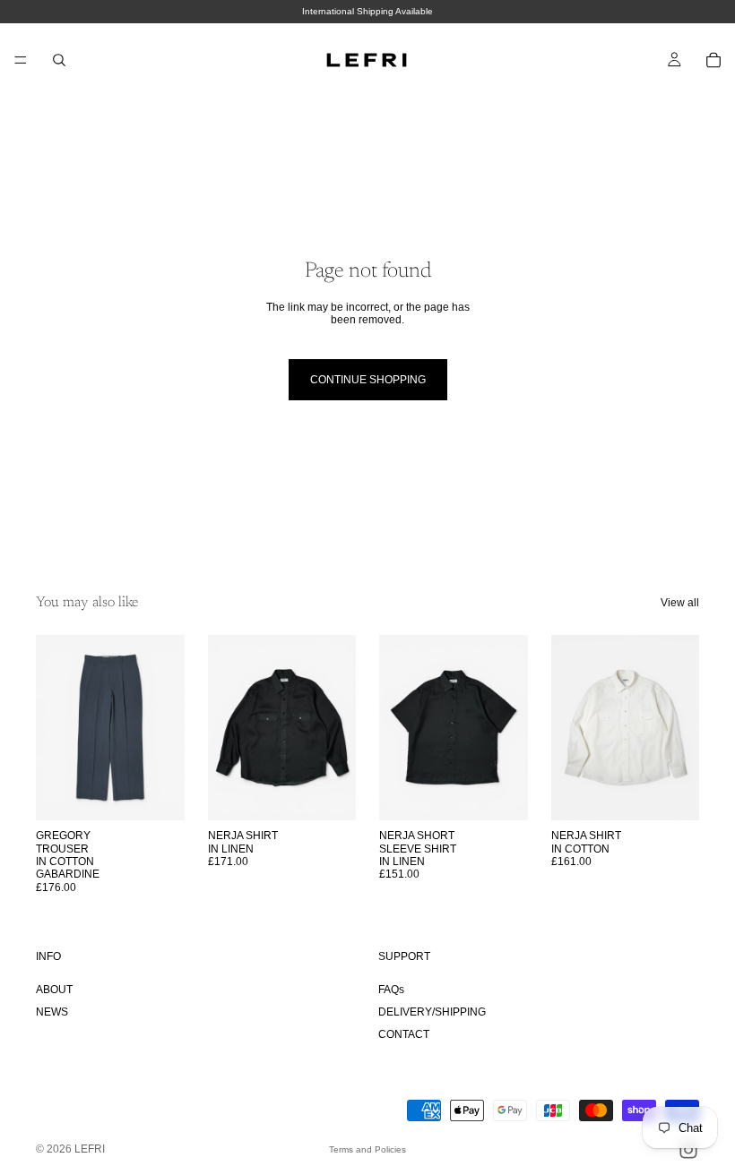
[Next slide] (165, 728)
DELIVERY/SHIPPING (432, 1012)
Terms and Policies (367, 1149)
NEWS (52, 1012)
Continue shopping (368, 379)
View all (680, 602)
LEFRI (89, 1149)
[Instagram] (688, 1150)
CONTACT (403, 1034)
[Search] (59, 60)
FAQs (391, 989)
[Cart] (713, 60)
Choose (172, 792)
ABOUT (54, 989)
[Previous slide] (55, 728)
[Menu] (20, 60)
